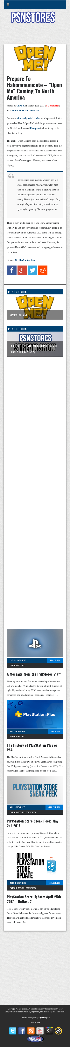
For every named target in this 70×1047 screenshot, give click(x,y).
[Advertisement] (35, 36)
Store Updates (31, 812)
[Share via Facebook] (12, 274)
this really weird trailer (28, 118)
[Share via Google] (22, 274)
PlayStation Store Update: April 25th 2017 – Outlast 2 (34, 899)
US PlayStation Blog (25, 260)
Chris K (20, 105)
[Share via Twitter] (32, 274)
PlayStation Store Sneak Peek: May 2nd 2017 (32, 823)
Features (21, 665)
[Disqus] (35, 412)
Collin (12, 731)
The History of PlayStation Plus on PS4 (32, 747)
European (35, 128)
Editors (12, 660)
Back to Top (35, 1023)
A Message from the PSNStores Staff (34, 674)
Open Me (34, 110)
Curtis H (13, 883)
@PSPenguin (44, 1018)
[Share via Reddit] (42, 274)
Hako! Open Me (20, 110)
